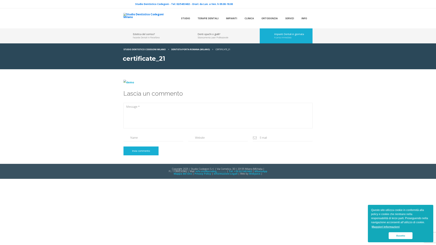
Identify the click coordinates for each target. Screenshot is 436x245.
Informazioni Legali (226, 173)
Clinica (249, 18)
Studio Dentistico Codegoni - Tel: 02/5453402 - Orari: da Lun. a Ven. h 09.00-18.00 (184, 4)
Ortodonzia (269, 18)
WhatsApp (260, 171)
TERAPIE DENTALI (208, 18)
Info (304, 18)
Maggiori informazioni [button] (386, 226)
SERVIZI (289, 18)
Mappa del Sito (183, 173)
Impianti (231, 18)
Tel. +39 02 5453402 (240, 171)
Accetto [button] (400, 235)
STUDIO (185, 18)
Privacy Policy (202, 173)
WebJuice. (255, 173)
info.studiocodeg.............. (210, 171)
